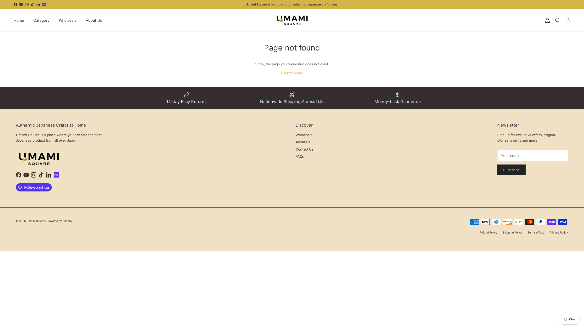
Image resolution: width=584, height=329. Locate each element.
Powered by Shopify (59, 221)
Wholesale (67, 20)
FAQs (300, 156)
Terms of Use (536, 232)
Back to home (292, 73)
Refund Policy (488, 232)
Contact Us (304, 149)
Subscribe (511, 170)
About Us (94, 20)
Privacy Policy (559, 232)
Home (19, 20)
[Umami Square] (292, 20)
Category (41, 20)
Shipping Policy (512, 232)
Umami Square (35, 221)
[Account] (546, 20)
